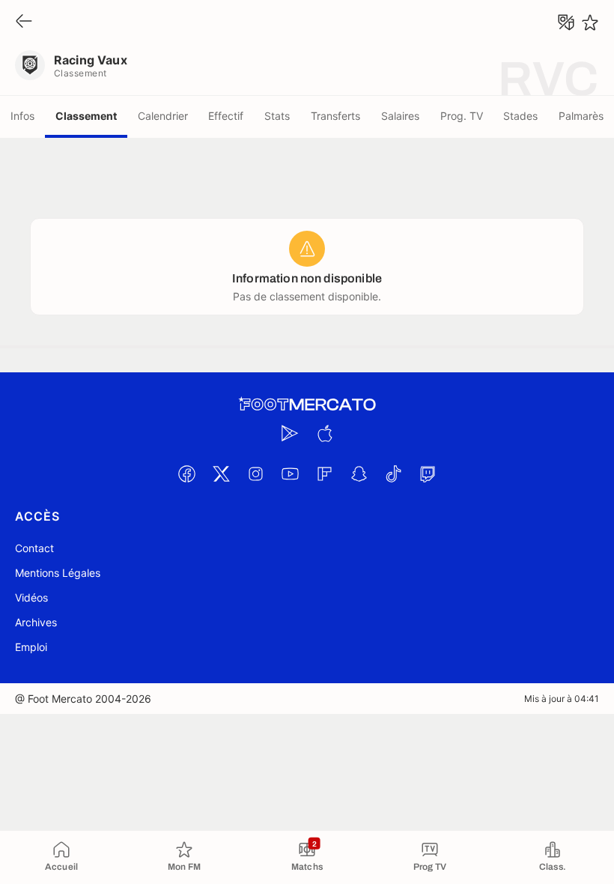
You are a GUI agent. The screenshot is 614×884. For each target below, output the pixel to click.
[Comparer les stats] (566, 22)
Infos (22, 115)
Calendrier (163, 115)
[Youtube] (290, 473)
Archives (36, 622)
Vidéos (31, 597)
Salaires (400, 115)
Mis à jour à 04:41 (561, 698)
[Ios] (324, 433)
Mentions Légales (57, 572)
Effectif (225, 115)
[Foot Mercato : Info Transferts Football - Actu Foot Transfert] (307, 404)
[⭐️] (590, 22)
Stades (520, 115)
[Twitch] (427, 473)
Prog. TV (461, 115)
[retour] (24, 22)
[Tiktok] (393, 473)
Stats (277, 115)
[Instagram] (255, 473)
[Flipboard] (324, 473)
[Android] (290, 433)
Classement (86, 115)
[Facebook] (186, 473)
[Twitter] (221, 473)
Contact (34, 548)
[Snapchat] (358, 473)
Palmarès (581, 115)
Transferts (335, 115)
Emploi (31, 647)
